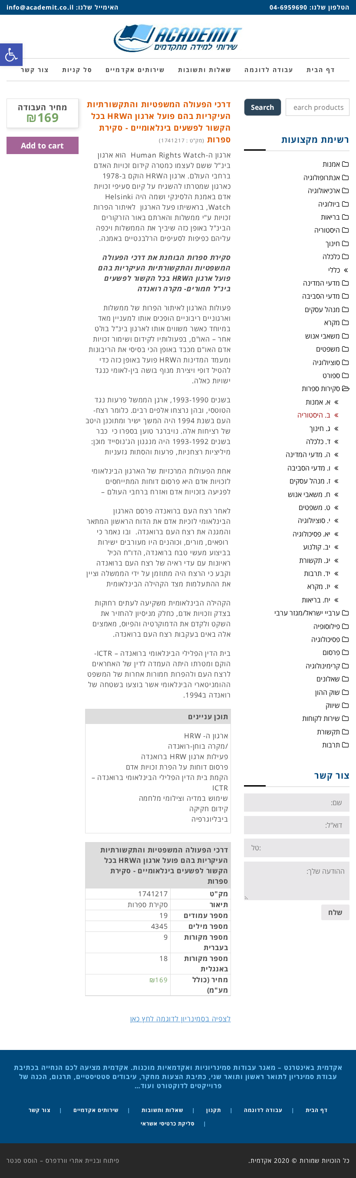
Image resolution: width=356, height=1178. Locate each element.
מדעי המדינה (321, 283)
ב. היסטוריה (313, 415)
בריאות (330, 217)
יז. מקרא (318, 586)
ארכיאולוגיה (324, 190)
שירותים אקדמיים (96, 1110)
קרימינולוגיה (323, 666)
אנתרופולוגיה (321, 177)
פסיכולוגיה (325, 639)
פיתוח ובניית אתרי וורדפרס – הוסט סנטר (63, 1160)
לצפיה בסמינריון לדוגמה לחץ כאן (180, 1018)
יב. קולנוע (316, 547)
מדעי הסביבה (321, 296)
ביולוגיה (329, 204)
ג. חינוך (320, 428)
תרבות (331, 745)
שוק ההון (327, 692)
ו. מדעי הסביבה (308, 468)
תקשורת (328, 732)
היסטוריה (327, 230)
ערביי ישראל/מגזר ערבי (307, 613)
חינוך (333, 243)
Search (262, 107)
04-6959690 (288, 7)
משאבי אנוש (322, 336)
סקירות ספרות (321, 388)
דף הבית (317, 1110)
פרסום (331, 652)
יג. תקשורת (314, 560)
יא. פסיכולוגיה (311, 534)
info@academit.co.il (40, 7)
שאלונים (328, 679)
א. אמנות (318, 402)
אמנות (331, 164)
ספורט (331, 375)
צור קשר (39, 1110)
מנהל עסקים (322, 309)
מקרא (332, 322)
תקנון (213, 1110)
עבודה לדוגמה (263, 1110)
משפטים (328, 349)
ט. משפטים (314, 507)
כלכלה (331, 256)
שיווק (333, 705)
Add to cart (42, 145)
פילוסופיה (326, 626)
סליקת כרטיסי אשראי (167, 1123)
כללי (334, 270)
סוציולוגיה (326, 362)
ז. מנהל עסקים (310, 481)
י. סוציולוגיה (314, 520)
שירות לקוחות (321, 718)
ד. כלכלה (318, 441)
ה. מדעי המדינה (308, 454)
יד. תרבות (317, 573)
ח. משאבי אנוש (309, 494)
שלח (335, 912)
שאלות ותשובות (162, 1110)
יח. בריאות (316, 600)
